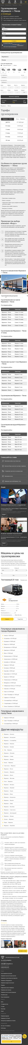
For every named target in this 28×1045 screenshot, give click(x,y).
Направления (8, 5)
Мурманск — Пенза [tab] (7, 119)
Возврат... (23, 90)
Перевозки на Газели (5, 1018)
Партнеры (3, 1008)
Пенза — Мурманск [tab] (20, 119)
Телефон (4, 35)
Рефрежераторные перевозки (7, 987)
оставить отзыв (22, 951)
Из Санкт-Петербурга (5, 1025)
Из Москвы (3, 1028)
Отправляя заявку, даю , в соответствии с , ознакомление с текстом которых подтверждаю (13, 45)
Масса (2, 90)
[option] (14, 600)
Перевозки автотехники (6, 990)
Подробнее (20, 619)
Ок (11, 1041)
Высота (15, 85)
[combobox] (11, 77)
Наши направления (5, 997)
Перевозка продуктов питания (7, 982)
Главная (2, 5)
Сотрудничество (4, 1004)
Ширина (9, 85)
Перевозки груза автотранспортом (8, 975)
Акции (2, 1011)
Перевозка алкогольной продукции (8, 992)
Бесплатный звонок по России (12, 957)
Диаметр (23, 85)
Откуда (3, 27)
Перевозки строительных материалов (9, 978)
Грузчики (16, 90)
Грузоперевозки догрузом (6, 973)
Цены (2, 1001)
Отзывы (2, 1006)
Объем (8, 90)
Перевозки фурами (5, 1016)
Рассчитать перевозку (14, 96)
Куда (3, 31)
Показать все (23, 580)
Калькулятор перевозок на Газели (8, 1020)
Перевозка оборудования (6, 980)
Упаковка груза (4, 994)
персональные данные (6, 1036)
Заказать (4, 515)
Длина (2, 85)
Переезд (3, 985)
